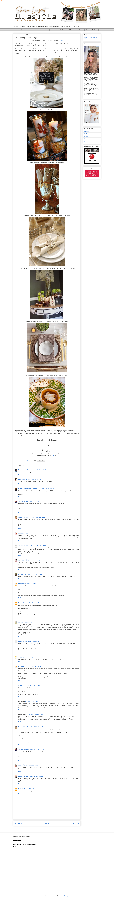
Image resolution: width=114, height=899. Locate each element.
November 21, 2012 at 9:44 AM (36, 714)
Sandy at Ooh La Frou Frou (25, 622)
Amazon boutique (43, 457)
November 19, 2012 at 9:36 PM (39, 470)
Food (87, 29)
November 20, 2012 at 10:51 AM (31, 603)
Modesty (94, 29)
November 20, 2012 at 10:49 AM (32, 583)
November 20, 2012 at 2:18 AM (35, 501)
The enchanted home (24, 545)
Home (16, 29)
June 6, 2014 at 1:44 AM (30, 789)
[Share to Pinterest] (44, 461)
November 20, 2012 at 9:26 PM (32, 666)
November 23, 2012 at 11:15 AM (36, 776)
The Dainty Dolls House (24, 560)
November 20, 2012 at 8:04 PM (30, 641)
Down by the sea (23, 776)
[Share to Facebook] (42, 461)
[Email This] (38, 461)
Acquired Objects (23, 517)
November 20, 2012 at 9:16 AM (40, 560)
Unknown (21, 583)
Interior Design (62, 29)
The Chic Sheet (22, 501)
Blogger (66, 896)
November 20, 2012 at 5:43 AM (36, 517)
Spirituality (37, 29)
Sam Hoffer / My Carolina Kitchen (28, 765)
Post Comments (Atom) (50, 829)
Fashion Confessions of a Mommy (27, 488)
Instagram (86, 131)
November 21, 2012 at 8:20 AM (33, 701)
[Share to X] (41, 461)
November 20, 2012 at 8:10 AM (39, 545)
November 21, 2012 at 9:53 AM (35, 727)
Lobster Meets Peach (24, 470)
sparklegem (21, 574)
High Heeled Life (23, 533)
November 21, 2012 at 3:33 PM (35, 749)
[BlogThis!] (39, 461)
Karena (20, 603)
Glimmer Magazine (26, 29)
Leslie (20, 641)
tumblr (85, 141)
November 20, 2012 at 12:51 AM (34, 479)
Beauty (81, 29)
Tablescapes (72, 29)
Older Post (75, 823)
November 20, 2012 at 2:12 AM (46, 488)
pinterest (86, 136)
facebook (86, 133)
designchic (21, 657)
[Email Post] (35, 461)
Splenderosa (21, 479)
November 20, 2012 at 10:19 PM (31, 685)
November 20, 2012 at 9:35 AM (33, 574)
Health (53, 29)
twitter (52, 455)
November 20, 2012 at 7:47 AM (36, 533)
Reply (19, 474)
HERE (61, 40)
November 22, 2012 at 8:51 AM (46, 765)
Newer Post (18, 823)
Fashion (46, 29)
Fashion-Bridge (22, 727)
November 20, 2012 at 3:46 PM (42, 622)
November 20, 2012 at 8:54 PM (33, 657)
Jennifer (20, 685)
